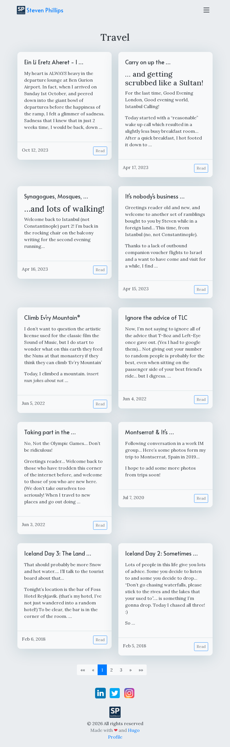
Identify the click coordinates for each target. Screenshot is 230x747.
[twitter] (115, 692)
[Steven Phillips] (115, 711)
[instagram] (129, 692)
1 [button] (102, 670)
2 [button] (111, 670)
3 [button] (121, 670)
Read (100, 150)
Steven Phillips (44, 10)
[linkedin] (101, 692)
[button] (130, 669)
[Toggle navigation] (206, 10)
